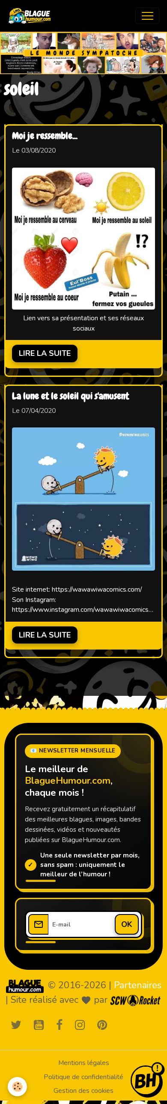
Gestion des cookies (83, 1090)
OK (126, 924)
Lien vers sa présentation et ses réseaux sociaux (83, 323)
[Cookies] (17, 1086)
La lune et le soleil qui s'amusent (70, 396)
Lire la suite (45, 353)
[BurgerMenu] (147, 16)
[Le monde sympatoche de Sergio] (25, 986)
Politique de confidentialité (83, 1077)
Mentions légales (83, 1063)
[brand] (31, 16)
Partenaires (137, 985)
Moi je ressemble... (45, 136)
